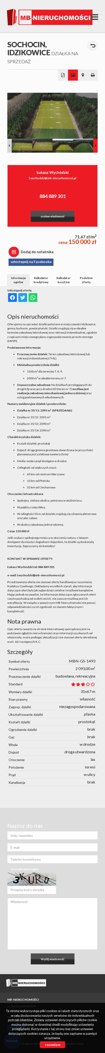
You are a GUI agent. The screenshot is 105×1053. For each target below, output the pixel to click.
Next (95, 146)
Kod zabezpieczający (25, 869)
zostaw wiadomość (52, 216)
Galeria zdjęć (73, 75)
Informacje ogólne (18, 280)
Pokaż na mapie (83, 75)
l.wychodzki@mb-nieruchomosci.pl (52, 178)
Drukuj (93, 75)
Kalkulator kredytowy (41, 280)
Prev (9, 146)
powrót (92, 45)
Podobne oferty (86, 280)
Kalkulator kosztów (63, 280)
